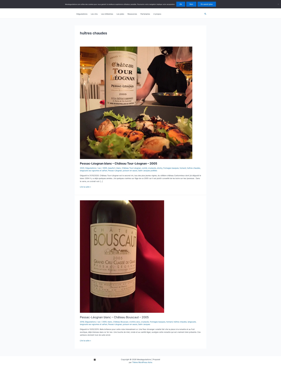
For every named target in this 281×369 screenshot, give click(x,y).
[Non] (278, 4)
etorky (159, 168)
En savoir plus (207, 4)
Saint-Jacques (144, 324)
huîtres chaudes (193, 168)
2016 (82, 322)
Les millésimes (107, 14)
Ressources (132, 14)
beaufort (111, 168)
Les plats (120, 14)
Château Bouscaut (120, 322)
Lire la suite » (85, 187)
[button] (205, 14)
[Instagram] (95, 360)
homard (183, 168)
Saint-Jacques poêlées (147, 170)
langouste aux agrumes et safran (93, 170)
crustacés (152, 168)
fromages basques (171, 168)
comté (144, 168)
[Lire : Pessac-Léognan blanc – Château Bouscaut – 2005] (122, 256)
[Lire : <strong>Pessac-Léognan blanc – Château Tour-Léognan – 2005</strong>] (136, 103)
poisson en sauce (130, 170)
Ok (181, 4)
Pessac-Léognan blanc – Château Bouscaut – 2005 (114, 317)
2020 (82, 168)
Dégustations (81, 14)
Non (191, 4)
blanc (118, 168)
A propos (157, 14)
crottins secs (134, 322)
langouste (192, 322)
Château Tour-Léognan (131, 168)
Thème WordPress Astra (142, 362)
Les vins (94, 14)
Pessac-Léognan (115, 170)
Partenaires (145, 14)
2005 (105, 168)
